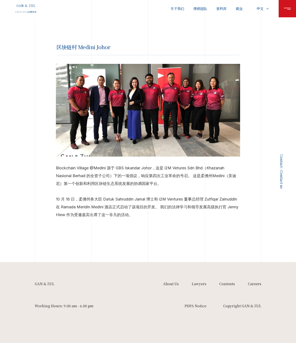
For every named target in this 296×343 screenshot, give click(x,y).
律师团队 (200, 8)
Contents (227, 283)
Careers (254, 283)
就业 (239, 8)
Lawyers (199, 283)
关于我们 (177, 8)
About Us (171, 283)
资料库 (221, 8)
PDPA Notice (195, 305)
